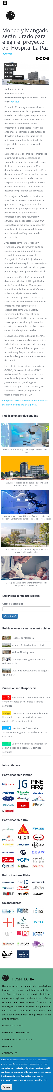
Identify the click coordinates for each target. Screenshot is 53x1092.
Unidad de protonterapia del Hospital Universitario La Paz (26, 450)
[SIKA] (23, 828)
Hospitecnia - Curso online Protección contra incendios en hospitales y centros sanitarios (26, 701)
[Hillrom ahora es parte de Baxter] (38, 792)
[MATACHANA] (8, 881)
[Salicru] (38, 866)
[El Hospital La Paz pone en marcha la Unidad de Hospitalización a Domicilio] (26, 568)
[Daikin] (38, 828)
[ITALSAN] (8, 792)
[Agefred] (23, 798)
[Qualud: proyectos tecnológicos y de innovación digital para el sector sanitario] (8, 866)
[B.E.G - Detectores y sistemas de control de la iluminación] (23, 804)
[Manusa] (38, 851)
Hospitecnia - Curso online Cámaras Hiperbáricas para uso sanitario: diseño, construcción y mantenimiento (25, 717)
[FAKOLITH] (23, 866)
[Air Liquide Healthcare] (8, 784)
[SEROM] (38, 804)
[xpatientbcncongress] (38, 933)
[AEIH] (8, 911)
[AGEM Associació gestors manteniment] (23, 911)
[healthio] (38, 922)
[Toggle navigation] (5, 3)
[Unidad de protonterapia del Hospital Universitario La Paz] (26, 435)
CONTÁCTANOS (9, 1053)
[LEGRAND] (8, 810)
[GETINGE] (38, 881)
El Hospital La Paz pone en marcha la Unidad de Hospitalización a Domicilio (26, 584)
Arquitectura (10, 65)
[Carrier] (8, 798)
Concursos (9, 69)
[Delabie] (8, 804)
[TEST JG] (23, 881)
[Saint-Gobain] (38, 798)
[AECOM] (38, 893)
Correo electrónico (12, 603)
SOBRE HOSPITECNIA (12, 1025)
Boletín (35, 596)
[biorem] (23, 922)
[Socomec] (23, 844)
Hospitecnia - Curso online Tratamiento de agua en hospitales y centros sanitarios (24, 732)
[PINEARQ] (37, 784)
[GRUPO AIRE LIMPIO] (8, 828)
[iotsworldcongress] (23, 933)
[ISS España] (23, 851)
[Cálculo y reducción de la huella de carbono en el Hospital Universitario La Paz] (26, 468)
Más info (43, 1080)
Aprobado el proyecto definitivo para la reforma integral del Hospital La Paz (27, 550)
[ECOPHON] (8, 844)
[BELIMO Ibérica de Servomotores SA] (23, 893)
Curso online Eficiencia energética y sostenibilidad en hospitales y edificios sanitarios (24, 747)
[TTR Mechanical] (8, 887)
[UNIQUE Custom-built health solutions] (23, 943)
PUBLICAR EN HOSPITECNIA (15, 1032)
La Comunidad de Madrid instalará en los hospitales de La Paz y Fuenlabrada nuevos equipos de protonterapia (26, 517)
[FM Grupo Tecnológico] (8, 837)
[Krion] (23, 837)
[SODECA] (38, 844)
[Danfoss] (8, 859)
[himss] (38, 911)
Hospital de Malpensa (23, 637)
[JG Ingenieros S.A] (22, 784)
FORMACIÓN (8, 1046)
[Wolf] (8, 893)
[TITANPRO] (23, 887)
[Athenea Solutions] (23, 953)
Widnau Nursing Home (23, 652)
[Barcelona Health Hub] (8, 943)
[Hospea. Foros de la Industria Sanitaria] (8, 922)
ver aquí (15, 101)
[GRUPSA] (38, 837)
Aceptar (7, 1087)
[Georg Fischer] (23, 859)
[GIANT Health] (8, 953)
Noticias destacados (13, 77)
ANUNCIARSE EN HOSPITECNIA (17, 1039)
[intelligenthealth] (8, 933)
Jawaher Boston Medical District (28, 644)
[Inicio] (10, 15)
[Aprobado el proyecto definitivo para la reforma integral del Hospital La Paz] (26, 535)
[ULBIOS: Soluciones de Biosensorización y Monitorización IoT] (38, 887)
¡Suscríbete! (10, 616)
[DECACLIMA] (8, 851)
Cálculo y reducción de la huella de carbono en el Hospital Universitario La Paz (26, 484)
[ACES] (38, 943)
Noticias (8, 73)
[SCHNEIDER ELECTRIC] (23, 792)
